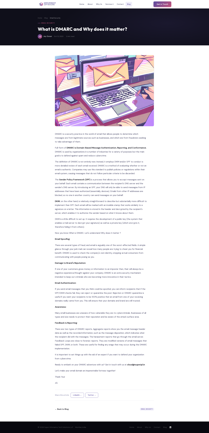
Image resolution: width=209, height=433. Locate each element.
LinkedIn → (77, 395)
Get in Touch (162, 4)
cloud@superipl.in (136, 364)
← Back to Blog (62, 409)
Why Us (99, 4)
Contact (120, 4)
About (90, 4)
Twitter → (92, 395)
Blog (129, 4)
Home (81, 4)
